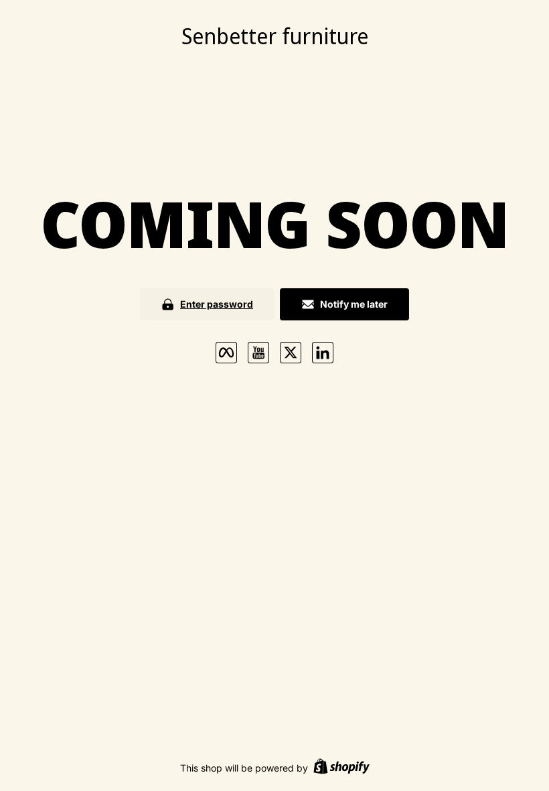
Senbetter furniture (274, 35)
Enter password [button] (216, 304)
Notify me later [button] (354, 304)
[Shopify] (341, 768)
